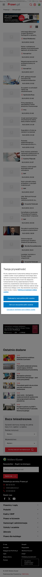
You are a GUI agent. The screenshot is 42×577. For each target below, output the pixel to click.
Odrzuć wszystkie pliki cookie (21, 305)
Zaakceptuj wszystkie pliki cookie (21, 298)
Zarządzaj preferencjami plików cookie (21, 310)
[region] (21, 288)
